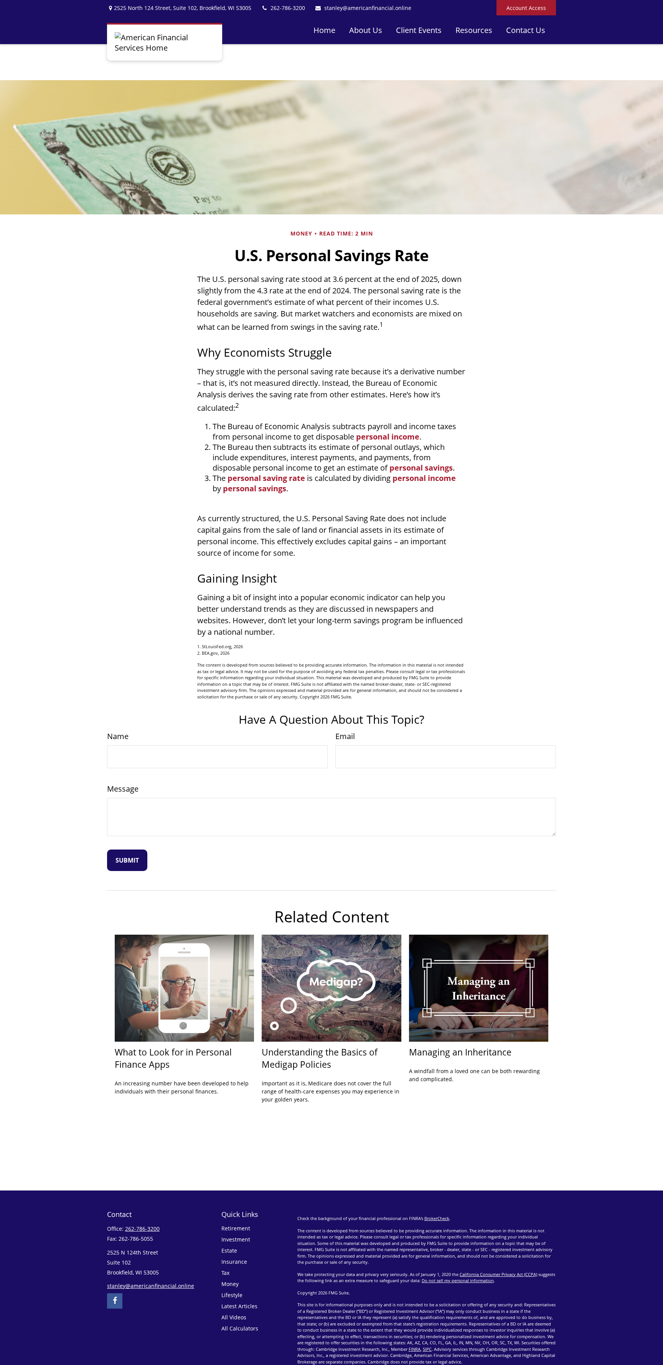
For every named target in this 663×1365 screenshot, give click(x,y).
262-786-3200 (287, 8)
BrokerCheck (436, 1218)
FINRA (415, 1349)
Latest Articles (239, 1306)
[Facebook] (114, 1301)
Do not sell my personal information (458, 1280)
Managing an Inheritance (460, 1052)
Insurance (234, 1261)
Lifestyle (231, 1295)
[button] (324, 29)
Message (123, 789)
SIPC (427, 1349)
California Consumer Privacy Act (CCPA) (498, 1274)
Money (230, 1284)
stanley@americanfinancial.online (367, 8)
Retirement (235, 1228)
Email (345, 736)
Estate (229, 1250)
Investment (235, 1239)
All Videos (233, 1317)
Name (118, 736)
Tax (225, 1272)
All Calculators (239, 1328)
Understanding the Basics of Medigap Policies (320, 1058)
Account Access (526, 8)
